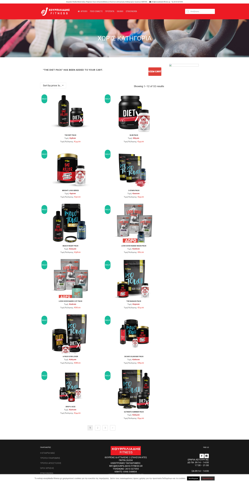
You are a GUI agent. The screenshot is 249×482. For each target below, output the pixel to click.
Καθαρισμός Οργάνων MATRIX (136, 2)
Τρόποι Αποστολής (50, 463)
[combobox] (53, 85)
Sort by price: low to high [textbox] (54, 85)
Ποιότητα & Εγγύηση (117, 2)
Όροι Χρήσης (47, 468)
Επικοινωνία (46, 473)
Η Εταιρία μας (47, 453)
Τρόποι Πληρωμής (50, 458)
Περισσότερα (207, 478)
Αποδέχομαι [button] (193, 478)
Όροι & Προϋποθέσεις (100, 2)
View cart (154, 71)
